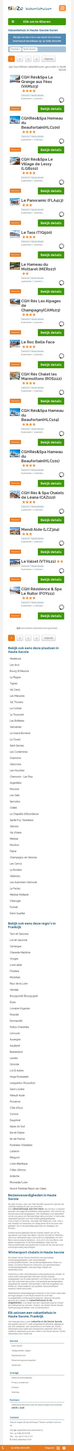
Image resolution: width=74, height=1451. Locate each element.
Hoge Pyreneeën (19, 1076)
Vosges (14, 958)
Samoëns (15, 801)
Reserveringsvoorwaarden (24, 1360)
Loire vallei (16, 965)
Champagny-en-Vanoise (23, 857)
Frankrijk (15, 49)
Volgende (48, 59)
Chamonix (15, 758)
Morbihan (15, 977)
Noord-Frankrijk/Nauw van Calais (28, 1188)
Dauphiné (15, 1120)
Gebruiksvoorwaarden (22, 1377)
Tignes (13, 683)
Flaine (13, 851)
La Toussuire (17, 714)
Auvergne (15, 1039)
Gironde (14, 1064)
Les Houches (17, 770)
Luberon (14, 1151)
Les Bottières (17, 720)
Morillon (14, 845)
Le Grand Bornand (20, 733)
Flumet (14, 907)
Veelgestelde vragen (21, 1350)
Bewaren (15, 108)
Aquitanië (15, 1045)
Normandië (16, 1020)
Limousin (15, 1033)
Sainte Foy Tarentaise (21, 820)
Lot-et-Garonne (18, 940)
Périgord (14, 1157)
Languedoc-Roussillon (22, 1083)
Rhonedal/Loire (19, 1182)
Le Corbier (16, 708)
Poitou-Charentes (19, 1027)
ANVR (14, 1408)
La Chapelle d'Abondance (24, 814)
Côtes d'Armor (18, 1170)
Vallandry (15, 876)
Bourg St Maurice (19, 671)
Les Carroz (16, 863)
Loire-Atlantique (19, 1163)
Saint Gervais (17, 745)
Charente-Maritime (20, 952)
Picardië (14, 1014)
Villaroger (15, 901)
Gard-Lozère (17, 1089)
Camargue (15, 946)
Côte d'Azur (16, 1107)
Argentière (15, 782)
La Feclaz (15, 888)
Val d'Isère (15, 832)
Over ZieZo (17, 1346)
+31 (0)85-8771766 (20, 1448)
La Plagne (15, 677)
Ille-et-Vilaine (17, 1132)
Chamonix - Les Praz (21, 776)
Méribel (14, 838)
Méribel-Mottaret (19, 894)
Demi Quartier (17, 913)
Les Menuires (17, 696)
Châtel (13, 807)
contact (49, 1422)
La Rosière (16, 869)
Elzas (13, 1002)
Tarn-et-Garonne (19, 933)
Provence (15, 1101)
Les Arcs (14, 664)
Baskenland (16, 1052)
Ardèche (14, 1176)
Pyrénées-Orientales (21, 1145)
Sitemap (15, 1392)
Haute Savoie (29, 49)
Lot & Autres (17, 1070)
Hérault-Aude (17, 1095)
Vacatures (16, 1365)
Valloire (14, 826)
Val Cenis (15, 689)
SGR (22, 1408)
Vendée (14, 989)
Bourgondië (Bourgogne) (24, 996)
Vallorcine (15, 764)
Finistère (14, 971)
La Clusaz (15, 739)
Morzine (14, 789)
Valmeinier (16, 727)
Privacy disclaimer (20, 1382)
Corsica (14, 1114)
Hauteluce (15, 658)
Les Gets (15, 795)
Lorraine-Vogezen (20, 1008)
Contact (15, 1387)
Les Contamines (19, 751)
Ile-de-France (17, 1138)
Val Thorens (16, 702)
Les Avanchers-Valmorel (23, 882)
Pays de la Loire (19, 983)
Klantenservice (18, 1355)
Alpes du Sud (17, 1126)
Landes (14, 1058)
